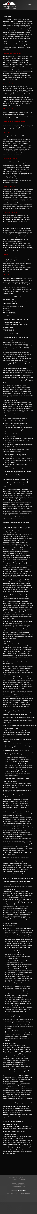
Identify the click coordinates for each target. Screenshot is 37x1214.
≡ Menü (29, 5)
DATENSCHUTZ (22, 1190)
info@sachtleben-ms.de (14, 316)
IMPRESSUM (14, 1190)
